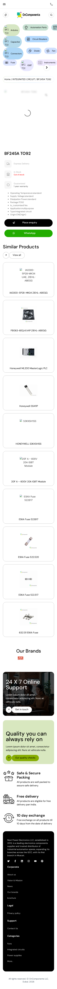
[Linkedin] (22, 861)
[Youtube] (35, 861)
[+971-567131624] (52, 4)
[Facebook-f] (15, 861)
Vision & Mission (15, 880)
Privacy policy (13, 913)
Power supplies (14, 955)
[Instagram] (28, 861)
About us (11, 874)
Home (7, 79)
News (10, 886)
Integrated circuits (16, 949)
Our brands (12, 892)
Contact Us (12, 928)
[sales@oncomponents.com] (5, 4)
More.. (10, 961)
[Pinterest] (42, 861)
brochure (11, 898)
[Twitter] (8, 861)
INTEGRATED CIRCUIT (23, 79)
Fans (9, 943)
